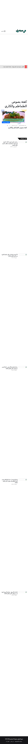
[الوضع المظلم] (10, 31)
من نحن (12, 741)
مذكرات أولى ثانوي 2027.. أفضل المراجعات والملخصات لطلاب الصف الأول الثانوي (10, 143)
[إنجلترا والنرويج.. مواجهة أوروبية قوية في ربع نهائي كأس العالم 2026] (23, 647)
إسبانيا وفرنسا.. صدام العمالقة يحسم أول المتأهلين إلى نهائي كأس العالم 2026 (10, 481)
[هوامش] (21, 31)
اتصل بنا (7, 741)
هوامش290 (10, 739)
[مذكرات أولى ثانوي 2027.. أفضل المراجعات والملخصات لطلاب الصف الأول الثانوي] (23, 197)
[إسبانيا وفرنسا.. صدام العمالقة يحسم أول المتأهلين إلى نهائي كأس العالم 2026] (23, 534)
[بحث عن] (7, 31)
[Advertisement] (14, 14)
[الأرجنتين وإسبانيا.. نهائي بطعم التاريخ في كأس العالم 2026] (23, 309)
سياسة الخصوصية (18, 741)
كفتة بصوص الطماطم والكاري (17, 127)
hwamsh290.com (22, 125)
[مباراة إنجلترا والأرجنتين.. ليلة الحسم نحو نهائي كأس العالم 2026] (23, 422)
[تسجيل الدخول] (12, 31)
